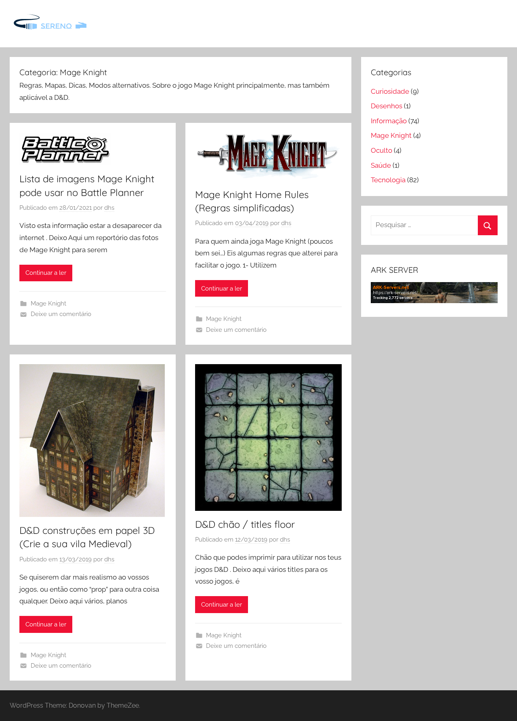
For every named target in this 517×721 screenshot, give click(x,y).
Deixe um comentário (61, 314)
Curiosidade (390, 91)
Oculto (381, 150)
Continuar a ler (45, 272)
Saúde (381, 165)
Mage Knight (48, 303)
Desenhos (386, 106)
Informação (389, 121)
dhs (109, 207)
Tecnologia (388, 180)
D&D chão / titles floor (245, 524)
